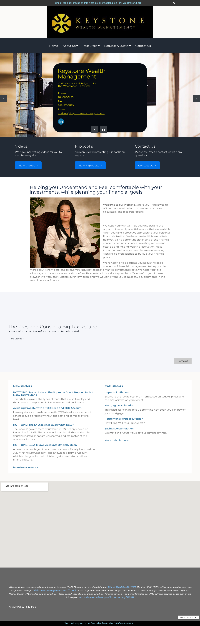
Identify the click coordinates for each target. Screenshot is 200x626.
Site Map (31, 607)
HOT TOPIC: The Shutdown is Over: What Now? (43, 424)
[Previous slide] (3, 98)
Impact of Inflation (117, 392)
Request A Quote (116, 46)
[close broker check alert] (173, 3)
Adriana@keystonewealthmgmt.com (81, 113)
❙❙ (104, 129)
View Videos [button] (26, 165)
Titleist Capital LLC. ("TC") (122, 587)
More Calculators (117, 440)
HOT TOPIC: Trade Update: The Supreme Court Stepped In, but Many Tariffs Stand (53, 393)
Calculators (114, 386)
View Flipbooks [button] (88, 165)
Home (53, 46)
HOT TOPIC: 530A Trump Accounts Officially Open (45, 444)
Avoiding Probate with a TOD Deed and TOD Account (47, 408)
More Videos (16, 339)
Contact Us (143, 46)
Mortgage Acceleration (119, 405)
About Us (69, 46)
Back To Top (187, 617)
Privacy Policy (16, 607)
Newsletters (22, 386)
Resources (90, 46)
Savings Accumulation (119, 428)
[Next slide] (196, 98)
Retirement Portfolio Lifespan (124, 418)
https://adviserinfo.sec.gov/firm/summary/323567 (106, 597)
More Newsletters (25, 467)
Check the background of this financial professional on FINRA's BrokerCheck (98, 2)
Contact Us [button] (145, 165)
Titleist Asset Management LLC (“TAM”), (54, 590)
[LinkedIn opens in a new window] (61, 121)
